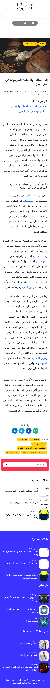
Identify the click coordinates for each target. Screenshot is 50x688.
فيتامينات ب (39, 256)
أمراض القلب (29, 287)
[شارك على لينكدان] (15, 431)
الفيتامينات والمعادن (39, 444)
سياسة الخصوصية (20, 683)
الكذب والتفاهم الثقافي (28, 655)
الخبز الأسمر (23, 439)
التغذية (42, 43)
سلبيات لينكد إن (31, 621)
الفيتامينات (29, 200)
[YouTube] (33, 23)
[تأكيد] (4, 15)
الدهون (44, 363)
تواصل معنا (32, 683)
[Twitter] (25, 23)
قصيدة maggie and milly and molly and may (20, 491)
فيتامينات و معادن (30, 43)
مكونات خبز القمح (12, 452)
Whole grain (35, 439)
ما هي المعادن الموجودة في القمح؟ (33, 452)
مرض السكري (38, 358)
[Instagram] (17, 23)
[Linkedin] (21, 23)
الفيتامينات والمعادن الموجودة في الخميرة (31, 448)
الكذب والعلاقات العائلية (28, 643)
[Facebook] (29, 23)
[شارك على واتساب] (35, 431)
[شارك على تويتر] (22, 431)
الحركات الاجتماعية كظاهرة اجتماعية (24, 503)
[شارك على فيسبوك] (29, 431)
